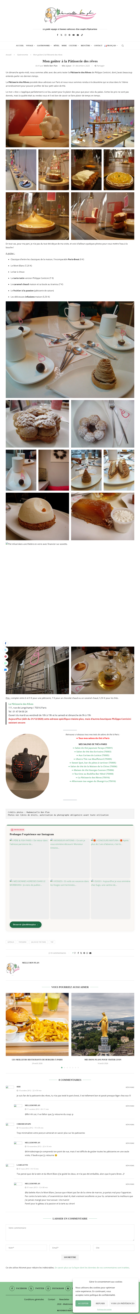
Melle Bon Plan (51, 65)
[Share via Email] (5, 669)
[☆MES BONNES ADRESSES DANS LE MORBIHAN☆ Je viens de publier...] (29, 899)
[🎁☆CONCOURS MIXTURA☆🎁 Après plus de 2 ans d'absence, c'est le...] (110, 858)
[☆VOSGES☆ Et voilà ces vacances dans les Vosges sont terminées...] (70, 899)
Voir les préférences (122, 1303)
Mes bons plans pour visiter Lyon (102, 1060)
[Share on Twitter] (5, 650)
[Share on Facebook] (5, 643)
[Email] (78, 35)
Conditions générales (34, 1299)
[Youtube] (74, 35)
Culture (73, 46)
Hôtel (56, 46)
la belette (22, 1165)
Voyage (29, 46)
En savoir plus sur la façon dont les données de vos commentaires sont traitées (92, 1267)
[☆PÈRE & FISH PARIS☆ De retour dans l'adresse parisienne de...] (29, 858)
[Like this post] (75, 953)
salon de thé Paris (38, 942)
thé (52, 942)
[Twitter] (61, 35)
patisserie (22, 942)
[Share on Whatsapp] (5, 663)
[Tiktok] (82, 35)
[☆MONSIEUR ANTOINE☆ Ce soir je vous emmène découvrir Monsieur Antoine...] (70, 858)
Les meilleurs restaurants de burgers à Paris (37, 1060)
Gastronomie (43, 46)
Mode (64, 46)
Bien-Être (85, 46)
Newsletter (64, 1299)
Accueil (20, 46)
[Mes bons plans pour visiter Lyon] (102, 1024)
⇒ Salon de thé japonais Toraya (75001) (93, 747)
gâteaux (11, 942)
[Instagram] (65, 35)
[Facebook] (57, 35)
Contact (98, 46)
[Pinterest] (69, 35)
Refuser (100, 1303)
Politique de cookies (104, 1309)
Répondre (130, 1087)
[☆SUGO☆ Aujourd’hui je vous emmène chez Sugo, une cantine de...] (110, 899)
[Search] (122, 46)
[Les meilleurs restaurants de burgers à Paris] (37, 1024)
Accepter (83, 1303)
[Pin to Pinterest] (5, 656)
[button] (9, 1030)
